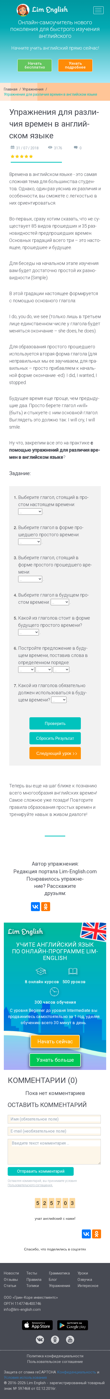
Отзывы (11, 1279)
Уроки (83, 1273)
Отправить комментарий (40, 1171)
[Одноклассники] (45, 906)
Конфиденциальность (76, 1372)
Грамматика (59, 1273)
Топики (32, 1285)
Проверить (55, 723)
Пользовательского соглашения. (30, 1185)
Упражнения (32, 89)
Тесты (31, 1273)
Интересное (88, 1285)
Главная (10, 89)
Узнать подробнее (75, 65)
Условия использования (25, 1377)
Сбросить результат (55, 738)
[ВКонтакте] (35, 906)
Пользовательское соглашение (55, 1361)
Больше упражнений (55, 753)
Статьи (10, 1285)
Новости (11, 1273)
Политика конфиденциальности (55, 1356)
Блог (53, 1279)
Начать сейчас (55, 1041)
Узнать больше (55, 1060)
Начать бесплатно (35, 65)
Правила (33, 1279)
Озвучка (85, 1279)
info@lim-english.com (22, 1309)
